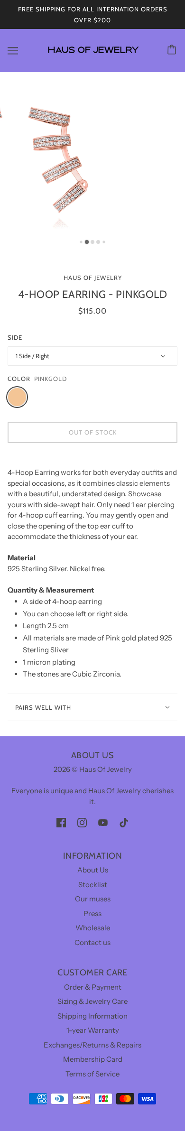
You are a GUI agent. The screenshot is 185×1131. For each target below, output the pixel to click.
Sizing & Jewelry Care (92, 1001)
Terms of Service (92, 1073)
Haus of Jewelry (93, 277)
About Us (92, 869)
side (15, 337)
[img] (61, 822)
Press (92, 913)
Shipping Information (92, 1015)
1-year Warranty (92, 1030)
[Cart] (173, 51)
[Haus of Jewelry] (92, 57)
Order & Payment (92, 987)
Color (19, 378)
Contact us (92, 942)
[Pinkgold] (17, 397)
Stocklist (92, 884)
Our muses (93, 898)
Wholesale (92, 927)
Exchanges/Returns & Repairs (92, 1044)
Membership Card (92, 1059)
